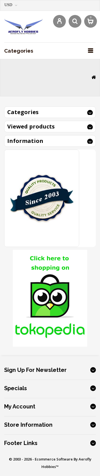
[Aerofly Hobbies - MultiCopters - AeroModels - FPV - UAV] (23, 26)
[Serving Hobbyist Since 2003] (41, 198)
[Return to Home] (93, 77)
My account (19, 406)
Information (25, 141)
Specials (15, 388)
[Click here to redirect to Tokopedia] (50, 298)
